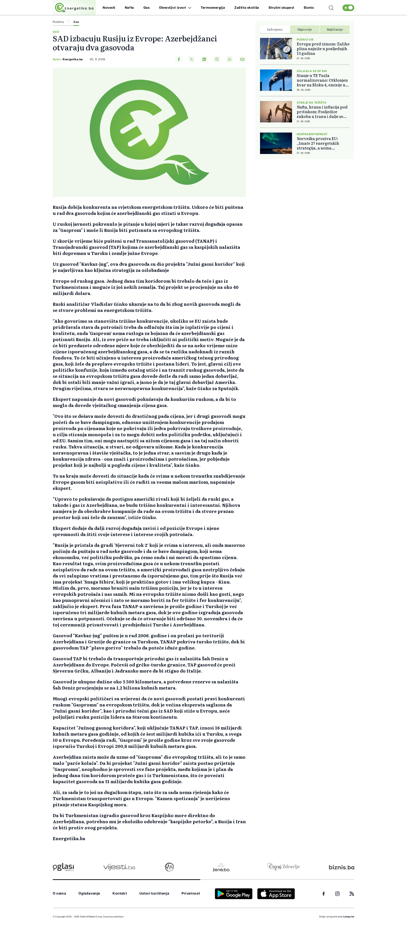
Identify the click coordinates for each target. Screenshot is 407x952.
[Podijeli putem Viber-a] (216, 59)
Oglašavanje (89, 893)
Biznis (309, 7)
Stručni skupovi (281, 7)
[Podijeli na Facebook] (178, 59)
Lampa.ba (348, 917)
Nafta (129, 7)
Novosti (109, 7)
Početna (58, 21)
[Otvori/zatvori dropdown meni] (188, 7)
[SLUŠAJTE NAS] (169, 867)
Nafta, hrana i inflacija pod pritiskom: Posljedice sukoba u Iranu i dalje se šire (322, 112)
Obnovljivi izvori (172, 7)
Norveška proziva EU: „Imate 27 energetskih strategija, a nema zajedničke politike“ (318, 143)
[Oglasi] (63, 867)
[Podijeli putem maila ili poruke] (242, 59)
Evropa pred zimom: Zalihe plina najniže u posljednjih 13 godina (323, 48)
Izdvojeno (275, 29)
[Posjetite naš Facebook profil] (324, 894)
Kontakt (120, 893)
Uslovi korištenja (154, 893)
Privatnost (191, 893)
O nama (59, 893)
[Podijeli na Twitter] (191, 59)
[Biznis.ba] (341, 867)
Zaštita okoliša (246, 7)
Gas (146, 7)
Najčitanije (335, 29)
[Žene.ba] (221, 867)
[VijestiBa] (119, 867)
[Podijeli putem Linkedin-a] (204, 59)
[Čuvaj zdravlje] (283, 867)
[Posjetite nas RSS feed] (351, 893)
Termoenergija (213, 7)
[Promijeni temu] (348, 7)
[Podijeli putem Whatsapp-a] (229, 59)
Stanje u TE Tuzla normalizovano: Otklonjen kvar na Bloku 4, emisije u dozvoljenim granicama (322, 80)
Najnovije (304, 29)
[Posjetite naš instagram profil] (337, 893)
